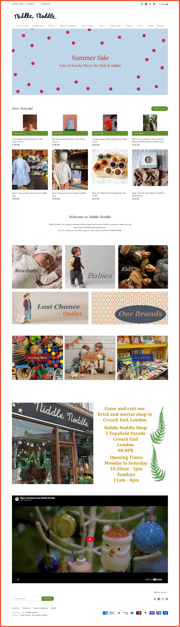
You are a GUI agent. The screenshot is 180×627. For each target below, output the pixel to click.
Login (15, 4)
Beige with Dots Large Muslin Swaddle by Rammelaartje (148, 194)
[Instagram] (150, 4)
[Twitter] (142, 4)
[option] (90, 62)
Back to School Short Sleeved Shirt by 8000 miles (69, 194)
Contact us (26, 608)
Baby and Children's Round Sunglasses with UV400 (109, 194)
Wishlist (45, 4)
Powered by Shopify (39, 615)
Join (21, 4)
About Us (15, 608)
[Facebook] (146, 4)
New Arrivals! (22, 108)
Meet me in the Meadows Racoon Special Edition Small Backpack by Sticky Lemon (148, 140)
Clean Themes (25, 615)
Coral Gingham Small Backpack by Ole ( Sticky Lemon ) (27, 140)
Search (53, 608)
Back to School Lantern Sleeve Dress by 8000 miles (29, 194)
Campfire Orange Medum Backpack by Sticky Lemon (109, 140)
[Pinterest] (154, 4)
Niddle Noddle (32, 612)
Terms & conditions (40, 608)
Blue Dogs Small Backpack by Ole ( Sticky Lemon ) (68, 140)
